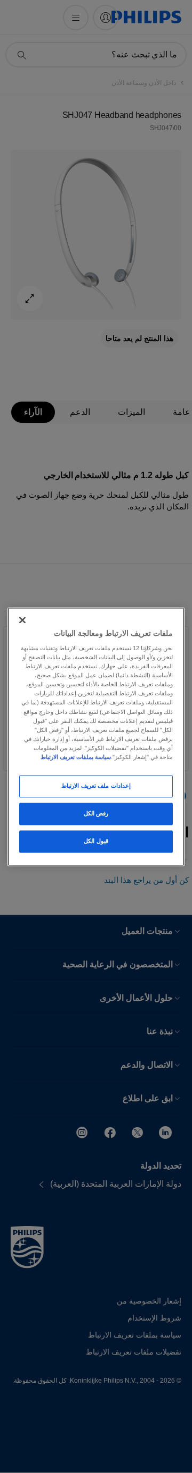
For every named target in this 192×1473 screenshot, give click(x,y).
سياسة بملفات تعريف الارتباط (76, 757)
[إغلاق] (22, 620)
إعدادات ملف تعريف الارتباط (96, 785)
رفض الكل (96, 813)
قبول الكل (96, 841)
